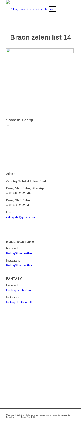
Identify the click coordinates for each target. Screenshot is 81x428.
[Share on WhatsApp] (12, 126)
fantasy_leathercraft (19, 302)
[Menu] (50, 9)
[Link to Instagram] (51, 422)
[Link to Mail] (58, 422)
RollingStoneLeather (19, 253)
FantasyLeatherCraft (19, 290)
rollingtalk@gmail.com (20, 217)
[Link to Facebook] (44, 422)
